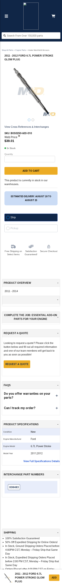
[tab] (29, 120)
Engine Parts (20, 50)
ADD (54, 577)
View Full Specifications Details (41, 461)
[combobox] (31, 36)
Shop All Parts (7, 50)
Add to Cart (31, 170)
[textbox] (31, 35)
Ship (13, 217)
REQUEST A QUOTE (16, 364)
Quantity (8, 154)
